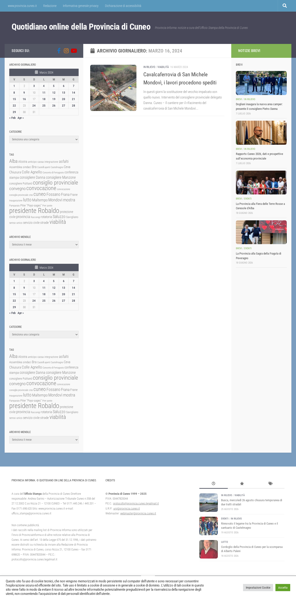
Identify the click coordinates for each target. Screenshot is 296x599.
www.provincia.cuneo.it (22, 6)
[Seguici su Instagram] (66, 50)
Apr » (21, 118)
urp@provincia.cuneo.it (126, 508)
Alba (13, 161)
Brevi (239, 99)
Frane (73, 195)
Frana (65, 194)
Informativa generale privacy (81, 6)
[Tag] (270, 484)
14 (73, 92)
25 (44, 105)
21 (73, 99)
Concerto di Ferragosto (53, 172)
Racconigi (35, 217)
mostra (69, 200)
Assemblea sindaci (20, 167)
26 (54, 105)
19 (54, 99)
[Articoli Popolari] (242, 484)
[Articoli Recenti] (213, 484)
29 (14, 112)
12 (54, 92)
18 (44, 99)
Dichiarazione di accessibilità (123, 6)
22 (14, 105)
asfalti (64, 161)
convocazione (41, 188)
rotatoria (46, 217)
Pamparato (14, 205)
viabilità (57, 222)
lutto (27, 200)
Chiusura (15, 172)
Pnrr (44, 205)
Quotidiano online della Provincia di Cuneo (81, 27)
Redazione (49, 6)
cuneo (40, 194)
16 (24, 99)
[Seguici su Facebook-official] (59, 50)
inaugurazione (15, 200)
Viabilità (163, 67)
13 (63, 92)
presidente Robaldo (34, 211)
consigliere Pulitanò (20, 183)
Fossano (53, 194)
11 (44, 92)
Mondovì (55, 199)
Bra (34, 167)
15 (14, 99)
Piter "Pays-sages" (31, 205)
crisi (31, 195)
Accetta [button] (282, 587)
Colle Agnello (32, 172)
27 (63, 105)
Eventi (248, 198)
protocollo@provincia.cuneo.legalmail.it (136, 503)
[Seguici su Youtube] (73, 50)
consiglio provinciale (55, 182)
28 (73, 105)
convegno (17, 188)
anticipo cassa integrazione (43, 161)
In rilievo (149, 67)
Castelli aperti (43, 167)
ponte (49, 205)
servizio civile (31, 223)
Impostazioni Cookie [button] (258, 587)
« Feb (12, 118)
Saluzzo (59, 216)
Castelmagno (57, 167)
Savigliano (72, 217)
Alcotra (22, 161)
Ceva (67, 167)
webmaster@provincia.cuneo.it (138, 513)
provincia (23, 216)
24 (34, 105)
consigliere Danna (32, 177)
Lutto (224, 542)
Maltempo (40, 200)
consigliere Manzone (61, 177)
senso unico (15, 222)
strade (44, 223)
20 (63, 99)
